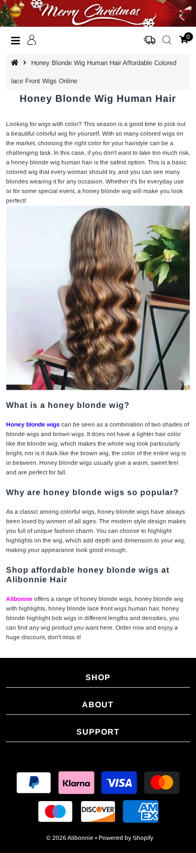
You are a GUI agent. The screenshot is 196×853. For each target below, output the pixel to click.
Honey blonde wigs (33, 424)
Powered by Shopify (126, 837)
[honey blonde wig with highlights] (98, 298)
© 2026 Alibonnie (69, 837)
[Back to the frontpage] (16, 63)
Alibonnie (19, 598)
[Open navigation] (16, 40)
